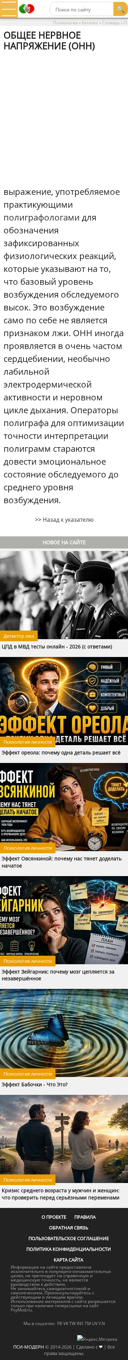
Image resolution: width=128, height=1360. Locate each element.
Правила (85, 1217)
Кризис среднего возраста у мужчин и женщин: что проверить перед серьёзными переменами (60, 1193)
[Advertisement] (64, 118)
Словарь (111, 23)
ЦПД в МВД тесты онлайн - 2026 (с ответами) (57, 646)
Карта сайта (68, 1260)
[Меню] (9, 9)
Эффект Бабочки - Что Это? (35, 1084)
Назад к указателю (68, 520)
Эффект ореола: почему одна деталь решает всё (61, 752)
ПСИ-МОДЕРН (28, 1347)
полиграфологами (42, 217)
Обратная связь (68, 1227)
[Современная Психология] (27, 16)
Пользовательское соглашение (68, 1238)
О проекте (54, 1217)
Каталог (90, 23)
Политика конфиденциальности (68, 1249)
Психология (65, 23)
